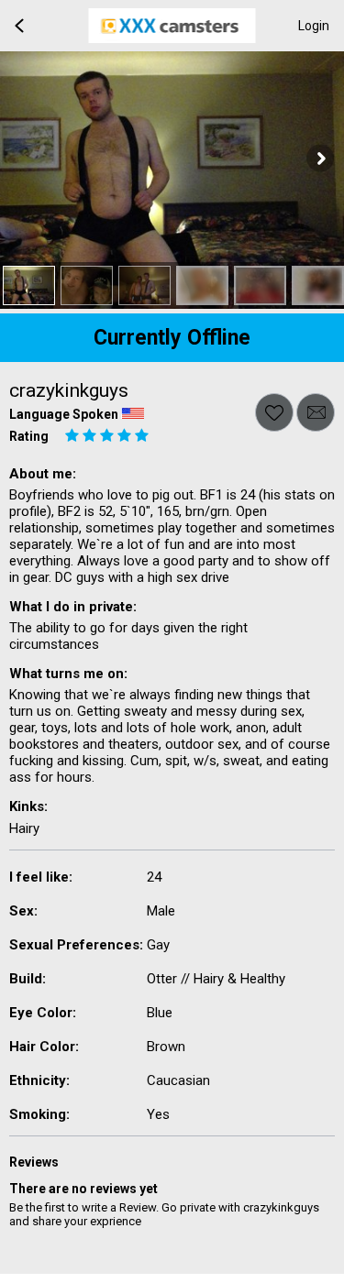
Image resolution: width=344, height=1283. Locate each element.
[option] (29, 285)
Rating (29, 436)
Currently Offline (172, 337)
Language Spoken (63, 414)
